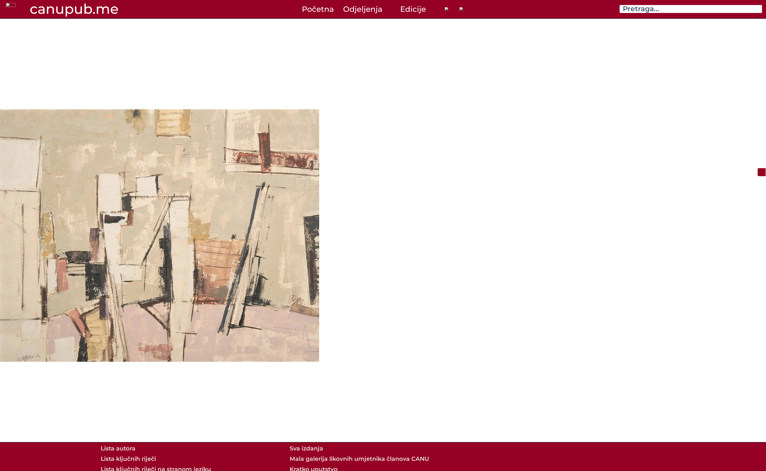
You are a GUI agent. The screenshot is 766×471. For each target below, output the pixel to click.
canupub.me (74, 8)
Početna (318, 9)
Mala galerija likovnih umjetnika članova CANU (359, 458)
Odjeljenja (362, 9)
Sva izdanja (306, 448)
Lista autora (118, 448)
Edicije (413, 9)
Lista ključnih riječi (128, 458)
